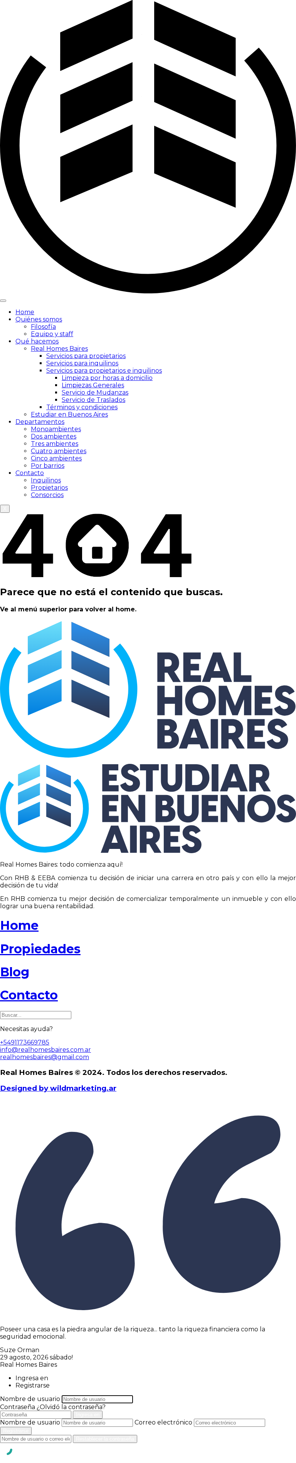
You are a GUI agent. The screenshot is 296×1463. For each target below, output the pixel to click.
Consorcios (47, 495)
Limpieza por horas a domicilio (107, 378)
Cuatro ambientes (58, 451)
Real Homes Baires (59, 348)
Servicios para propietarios (86, 356)
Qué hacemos (37, 341)
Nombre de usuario (30, 1399)
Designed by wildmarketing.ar (58, 1088)
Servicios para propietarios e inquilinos (104, 370)
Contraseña (17, 1407)
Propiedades (40, 948)
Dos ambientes (53, 436)
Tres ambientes (54, 443)
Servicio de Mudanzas (95, 392)
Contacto (29, 473)
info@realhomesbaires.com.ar (45, 1049)
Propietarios (49, 487)
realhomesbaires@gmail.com (44, 1057)
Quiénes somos (38, 319)
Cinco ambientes (56, 458)
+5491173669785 (24, 1042)
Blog (14, 971)
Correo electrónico (163, 1422)
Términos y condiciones (82, 407)
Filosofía (43, 326)
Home (24, 312)
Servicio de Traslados (93, 399)
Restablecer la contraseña (105, 1439)
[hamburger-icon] (3, 301)
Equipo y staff (52, 334)
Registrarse (16, 1431)
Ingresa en (87, 1415)
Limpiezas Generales (93, 385)
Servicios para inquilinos (82, 363)
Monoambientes (56, 429)
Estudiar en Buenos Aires (69, 414)
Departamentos (39, 421)
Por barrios (47, 465)
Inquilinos (46, 480)
